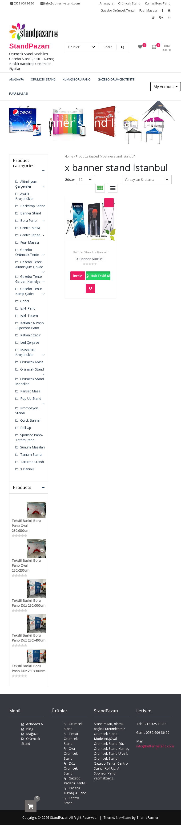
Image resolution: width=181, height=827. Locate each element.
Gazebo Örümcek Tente (118, 10)
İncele (77, 276)
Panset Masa (30, 391)
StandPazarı (29, 46)
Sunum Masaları (32, 447)
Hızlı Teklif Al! (100, 276)
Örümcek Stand (129, 3)
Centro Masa (30, 228)
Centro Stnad (30, 235)
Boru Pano (28, 220)
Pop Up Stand (30, 398)
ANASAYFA (34, 724)
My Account (164, 86)
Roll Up (25, 427)
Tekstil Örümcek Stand (71, 738)
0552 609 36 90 (23, 3)
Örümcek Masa (32, 362)
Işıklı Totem (29, 315)
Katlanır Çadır (30, 335)
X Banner (101, 252)
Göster (70, 179)
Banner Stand (83, 252)
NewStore (123, 817)
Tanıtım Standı (31, 454)
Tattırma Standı (32, 462)
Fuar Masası (148, 10)
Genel (24, 301)
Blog (29, 728)
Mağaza (32, 733)
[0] (30, 806)
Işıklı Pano (28, 308)
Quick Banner (30, 420)
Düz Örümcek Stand (71, 768)
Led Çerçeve (29, 342)
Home (69, 156)
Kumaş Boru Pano (157, 3)
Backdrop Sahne (32, 206)
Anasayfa (106, 3)
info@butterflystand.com (62, 3)
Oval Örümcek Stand (71, 753)
